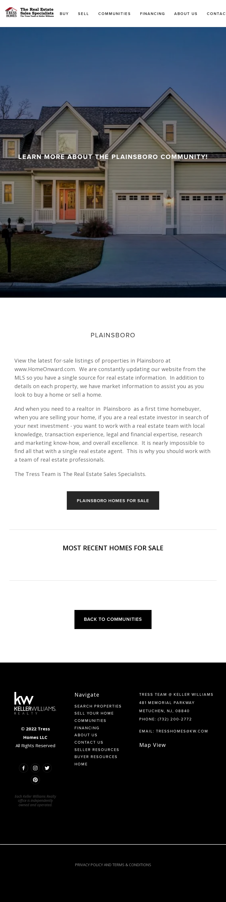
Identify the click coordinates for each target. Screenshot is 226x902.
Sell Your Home (94, 713)
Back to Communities (113, 619)
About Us (86, 734)
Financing (86, 727)
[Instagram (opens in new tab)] (35, 768)
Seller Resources (96, 749)
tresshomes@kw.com (182, 731)
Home (81, 764)
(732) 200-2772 (175, 719)
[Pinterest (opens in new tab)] (35, 779)
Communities (90, 720)
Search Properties (98, 706)
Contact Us (89, 742)
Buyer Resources (96, 756)
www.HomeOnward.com (44, 369)
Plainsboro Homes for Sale (113, 500)
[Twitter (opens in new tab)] (47, 768)
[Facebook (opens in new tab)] (23, 768)
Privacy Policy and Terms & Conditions (113, 864)
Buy (64, 13)
